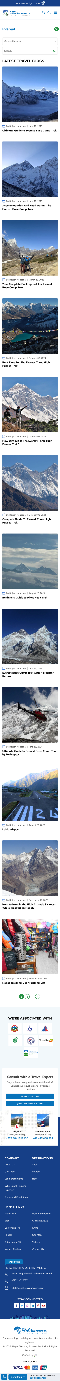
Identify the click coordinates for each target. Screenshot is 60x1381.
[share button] (56, 29)
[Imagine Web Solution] (36, 1355)
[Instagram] (27, 1305)
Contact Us (38, 1249)
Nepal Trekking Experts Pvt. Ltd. (29, 1346)
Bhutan (36, 1171)
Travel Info (10, 1213)
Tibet (34, 1178)
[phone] (49, 12)
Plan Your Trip (30, 1096)
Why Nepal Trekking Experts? (15, 1187)
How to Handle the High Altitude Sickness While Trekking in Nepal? (29, 906)
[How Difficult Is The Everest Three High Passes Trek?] (30, 404)
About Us (10, 1164)
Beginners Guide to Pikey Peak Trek (24, 597)
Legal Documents (14, 1178)
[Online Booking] (30, 1367)
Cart (39, 3)
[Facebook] (16, 1305)
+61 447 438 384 (43, 1138)
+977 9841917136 (17, 1138)
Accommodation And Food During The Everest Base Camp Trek (26, 207)
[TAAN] (15, 1040)
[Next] (37, 996)
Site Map (37, 1234)
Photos (8, 1234)
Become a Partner (41, 1213)
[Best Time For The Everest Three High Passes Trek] (30, 326)
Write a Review (13, 1249)
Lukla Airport (10, 829)
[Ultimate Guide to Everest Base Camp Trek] (30, 94)
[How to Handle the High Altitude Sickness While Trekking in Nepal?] (30, 868)
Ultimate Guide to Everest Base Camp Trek (29, 130)
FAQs (35, 1227)
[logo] (30, 1331)
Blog (7, 1220)
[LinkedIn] (32, 1305)
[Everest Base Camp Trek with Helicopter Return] (30, 636)
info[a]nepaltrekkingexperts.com (28, 1288)
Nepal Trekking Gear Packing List (23, 982)
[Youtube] (43, 1305)
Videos (36, 1242)
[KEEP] (31, 1052)
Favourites (22, 3)
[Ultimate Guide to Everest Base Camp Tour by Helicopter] (30, 715)
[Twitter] (22, 1305)
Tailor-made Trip (13, 1242)
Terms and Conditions (16, 1197)
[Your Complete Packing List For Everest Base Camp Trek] (30, 248)
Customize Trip (12, 1227)
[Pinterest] (38, 1305)
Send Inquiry (18, 1376)
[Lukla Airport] (30, 793)
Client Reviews (40, 1220)
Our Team (10, 1171)
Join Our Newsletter (30, 1103)
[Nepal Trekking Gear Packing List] (30, 946)
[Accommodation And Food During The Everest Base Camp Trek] (30, 169)
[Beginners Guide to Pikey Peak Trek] (30, 561)
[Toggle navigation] (55, 12)
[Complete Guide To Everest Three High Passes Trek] (30, 483)
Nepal (35, 1164)
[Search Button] (54, 50)
